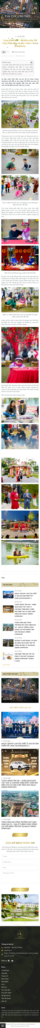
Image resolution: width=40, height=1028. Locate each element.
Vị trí (3, 984)
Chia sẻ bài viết (19, 52)
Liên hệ (3, 1001)
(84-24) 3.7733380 (17, 947)
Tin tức (15, 19)
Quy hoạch (5, 979)
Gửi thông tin (20, 889)
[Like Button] (3, 52)
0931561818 (7, 947)
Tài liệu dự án (5, 995)
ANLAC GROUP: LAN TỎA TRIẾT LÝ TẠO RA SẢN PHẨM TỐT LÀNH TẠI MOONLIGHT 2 (26, 596)
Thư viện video (6, 993)
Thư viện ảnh (5, 990)
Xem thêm (6, 665)
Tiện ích (4, 987)
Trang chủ (8, 19)
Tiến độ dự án (6, 998)
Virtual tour (5, 970)
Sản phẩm (4, 981)
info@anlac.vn (8, 950)
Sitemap (4, 973)
